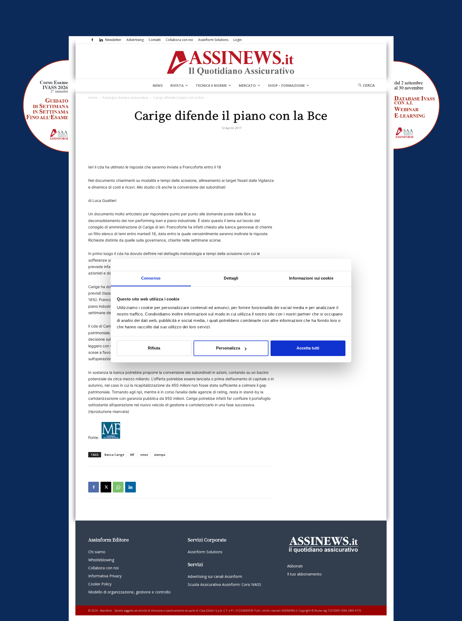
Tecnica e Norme (211, 85)
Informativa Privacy (105, 575)
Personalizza (228, 348)
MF (132, 455)
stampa (159, 455)
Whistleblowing (101, 559)
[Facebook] (92, 40)
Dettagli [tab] (231, 278)
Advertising (135, 39)
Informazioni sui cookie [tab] (311, 278)
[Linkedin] (101, 40)
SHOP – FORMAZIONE (286, 85)
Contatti (155, 39)
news (144, 455)
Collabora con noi (179, 39)
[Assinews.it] (231, 61)
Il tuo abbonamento (304, 574)
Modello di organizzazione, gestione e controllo (129, 591)
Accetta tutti (308, 348)
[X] (106, 487)
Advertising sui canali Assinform (215, 576)
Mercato (247, 85)
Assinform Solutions (213, 39)
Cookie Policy (99, 583)
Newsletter (113, 39)
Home (93, 97)
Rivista (177, 85)
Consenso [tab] (150, 278)
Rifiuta (154, 348)
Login (237, 39)
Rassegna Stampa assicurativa (125, 97)
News (158, 85)
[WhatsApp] (118, 487)
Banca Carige (114, 455)
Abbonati (295, 566)
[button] (364, 85)
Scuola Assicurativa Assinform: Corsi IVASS (224, 584)
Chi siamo (96, 551)
